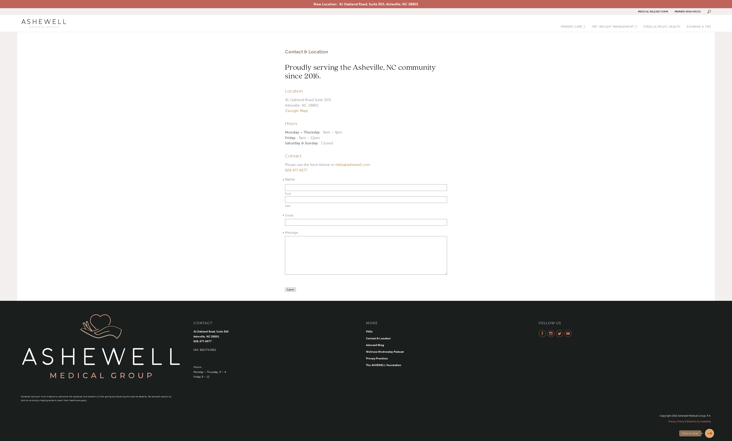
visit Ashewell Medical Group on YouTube (567, 333)
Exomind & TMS (699, 26)
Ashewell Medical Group (44, 23)
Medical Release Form (653, 11)
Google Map (296, 111)
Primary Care (571, 26)
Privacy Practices (377, 358)
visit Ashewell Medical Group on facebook (542, 333)
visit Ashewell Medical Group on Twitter (559, 333)
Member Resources (688, 11)
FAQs (369, 331)
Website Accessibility (698, 421)
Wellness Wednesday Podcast (385, 351)
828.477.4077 (296, 170)
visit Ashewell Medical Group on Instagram (550, 333)
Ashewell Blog (375, 345)
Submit (290, 289)
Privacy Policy (676, 421)
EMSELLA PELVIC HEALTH (662, 26)
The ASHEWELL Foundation (383, 365)
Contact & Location (378, 338)
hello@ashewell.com (353, 165)
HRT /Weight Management (613, 26)
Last (287, 206)
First (288, 194)
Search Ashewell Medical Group (709, 11)
